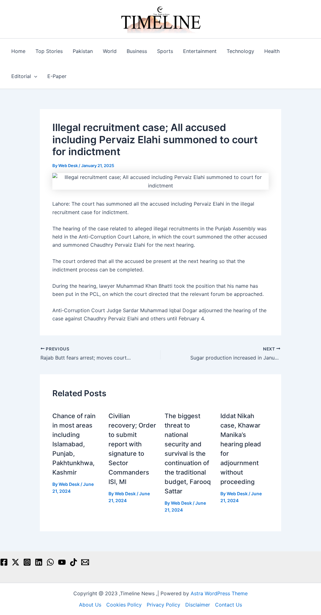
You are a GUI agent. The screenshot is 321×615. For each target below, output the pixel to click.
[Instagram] (27, 562)
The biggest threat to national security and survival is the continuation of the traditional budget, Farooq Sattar (188, 453)
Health (272, 51)
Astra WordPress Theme (219, 593)
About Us (90, 605)
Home (18, 51)
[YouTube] (62, 562)
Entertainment (200, 51)
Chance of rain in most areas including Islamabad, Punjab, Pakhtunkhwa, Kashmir (74, 444)
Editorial (21, 76)
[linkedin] (39, 562)
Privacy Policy (163, 605)
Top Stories (49, 51)
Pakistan (83, 51)
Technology (240, 51)
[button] (34, 76)
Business (137, 51)
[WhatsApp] (50, 562)
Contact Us (228, 605)
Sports (165, 51)
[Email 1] (85, 562)
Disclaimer (197, 605)
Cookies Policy (124, 605)
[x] (15, 562)
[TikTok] (73, 562)
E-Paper (56, 76)
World (110, 51)
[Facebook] (4, 562)
